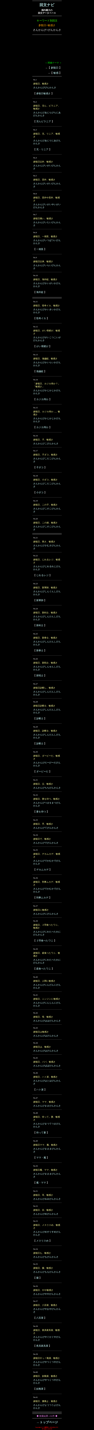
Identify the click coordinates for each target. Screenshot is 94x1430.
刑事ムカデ (42, 897)
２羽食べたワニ (44, 940)
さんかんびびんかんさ (44, 87)
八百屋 (39, 1318)
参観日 (54, 67)
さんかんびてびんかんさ (45, 828)
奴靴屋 (39, 1388)
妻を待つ (41, 811)
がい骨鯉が (42, 346)
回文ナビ (47, 5)
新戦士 (39, 675)
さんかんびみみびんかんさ (47, 1199)
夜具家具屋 (42, 1345)
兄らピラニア (43, 121)
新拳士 (39, 650)
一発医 (39, 249)
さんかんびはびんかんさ (45, 1036)
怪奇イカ (41, 318)
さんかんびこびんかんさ (45, 443)
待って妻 (41, 1132)
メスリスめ (42, 1240)
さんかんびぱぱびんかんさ (47, 1066)
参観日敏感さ (43, 93)
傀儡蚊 (39, 371)
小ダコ (40, 492)
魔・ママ (41, 1182)
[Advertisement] (47, 48)
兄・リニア (42, 149)
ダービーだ (42, 771)
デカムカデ (42, 869)
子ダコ (40, 467)
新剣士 (39, 625)
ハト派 (40, 1089)
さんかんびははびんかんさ (47, 1021)
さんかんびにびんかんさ (45, 914)
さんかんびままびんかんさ (47, 1106)
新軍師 (39, 600)
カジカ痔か (42, 399)
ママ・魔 (41, 1157)
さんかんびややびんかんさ (47, 1294)
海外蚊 (39, 292)
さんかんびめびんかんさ (45, 1214)
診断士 (39, 718)
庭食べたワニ (43, 968)
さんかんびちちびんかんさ (47, 788)
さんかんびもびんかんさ (45, 1257)
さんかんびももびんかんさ (47, 1272)
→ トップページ (47, 1422)
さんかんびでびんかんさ (45, 843)
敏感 (55, 72)
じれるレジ (42, 575)
